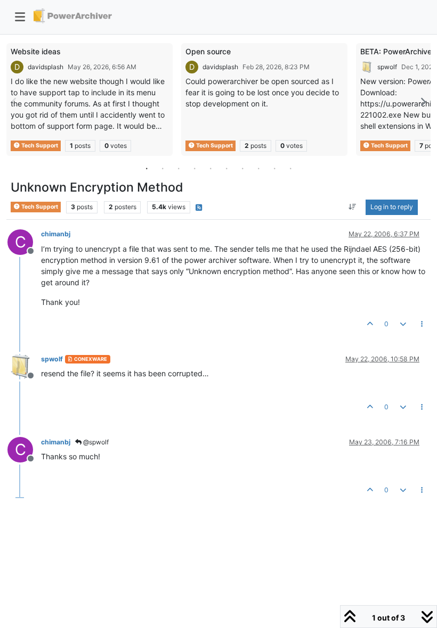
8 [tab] (258, 168)
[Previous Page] (14, 102)
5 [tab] (210, 168)
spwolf (387, 67)
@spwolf (95, 442)
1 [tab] (146, 168)
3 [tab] (178, 168)
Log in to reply (391, 207)
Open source (208, 51)
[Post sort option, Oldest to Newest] (352, 207)
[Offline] (24, 365)
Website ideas (36, 51)
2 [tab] (162, 168)
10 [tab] (290, 168)
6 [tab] (226, 168)
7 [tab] (242, 168)
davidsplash (45, 67)
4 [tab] (194, 168)
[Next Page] (423, 102)
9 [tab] (274, 168)
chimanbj (55, 234)
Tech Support (39, 145)
